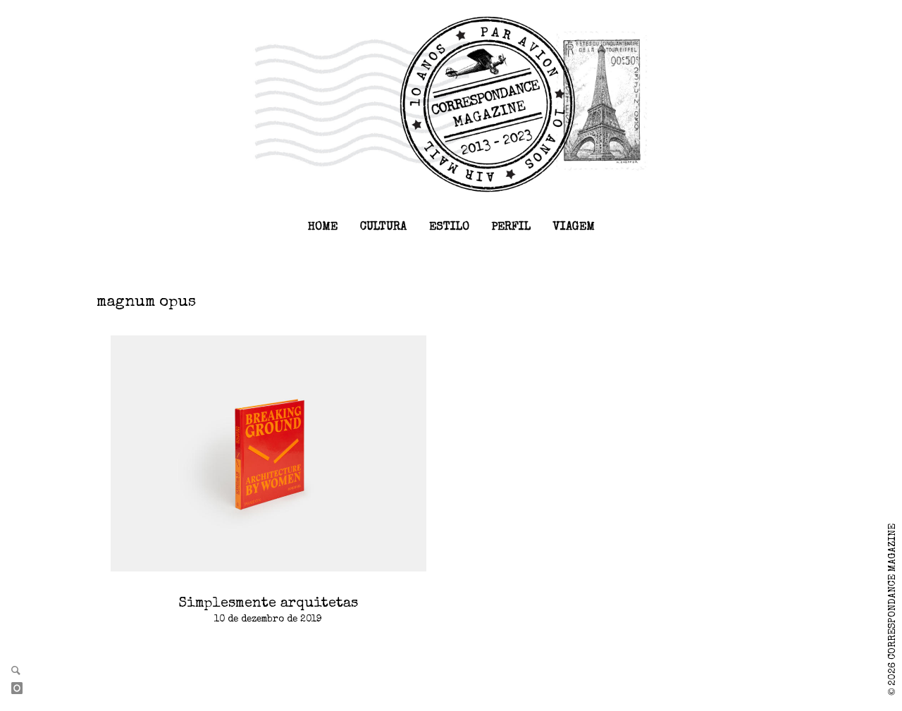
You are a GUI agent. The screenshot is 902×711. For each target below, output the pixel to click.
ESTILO (449, 227)
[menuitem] (323, 227)
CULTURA (383, 227)
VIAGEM (574, 227)
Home (323, 227)
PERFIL (511, 227)
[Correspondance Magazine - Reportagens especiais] (451, 103)
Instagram (22, 689)
